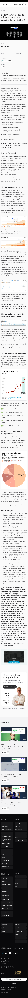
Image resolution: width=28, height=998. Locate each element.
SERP (17, 234)
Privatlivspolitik (15, 987)
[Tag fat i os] (11, 4)
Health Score (15, 530)
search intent (12, 202)
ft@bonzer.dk (5, 700)
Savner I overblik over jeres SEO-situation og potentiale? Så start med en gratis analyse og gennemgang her (13, 307)
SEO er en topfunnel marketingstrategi (11, 492)
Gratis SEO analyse (8, 686)
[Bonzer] (5, 4)
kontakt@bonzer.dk (8, 968)
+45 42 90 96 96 (6, 703)
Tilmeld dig (22, 1)
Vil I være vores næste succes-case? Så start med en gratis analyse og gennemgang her (14, 146)
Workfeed (19, 104)
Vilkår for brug (5, 987)
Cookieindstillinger (6, 989)
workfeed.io (17, 55)
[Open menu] (25, 4)
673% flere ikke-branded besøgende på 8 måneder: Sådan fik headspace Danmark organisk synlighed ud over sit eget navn (12, 747)
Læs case (4, 752)
